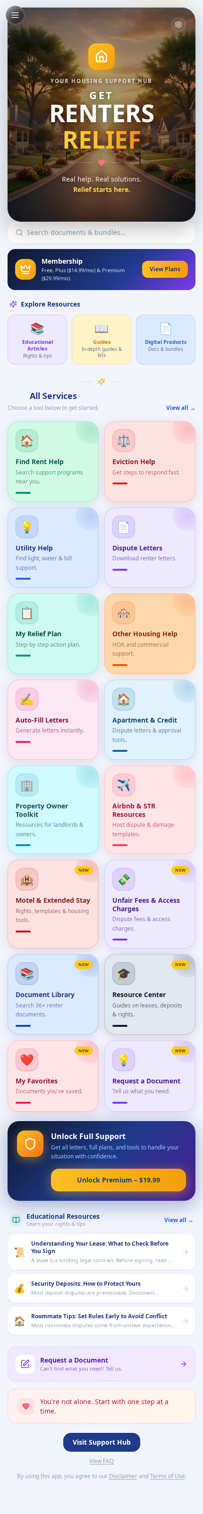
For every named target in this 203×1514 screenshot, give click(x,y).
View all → (180, 408)
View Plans (165, 269)
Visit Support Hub (102, 1442)
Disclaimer (123, 1476)
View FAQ (101, 1461)
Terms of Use (167, 1476)
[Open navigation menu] (15, 15)
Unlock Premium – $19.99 (118, 1179)
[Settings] (178, 24)
